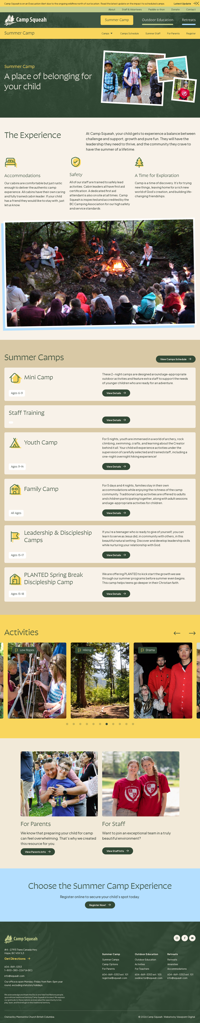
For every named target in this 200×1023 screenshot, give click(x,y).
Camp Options (110, 964)
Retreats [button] (189, 20)
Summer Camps (110, 959)
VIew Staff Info (115, 850)
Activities (140, 964)
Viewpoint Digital (186, 1016)
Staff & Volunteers (132, 9)
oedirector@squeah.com (148, 977)
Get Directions (14, 958)
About (111, 9)
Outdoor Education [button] (157, 20)
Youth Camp (40, 443)
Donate (175, 9)
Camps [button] (105, 33)
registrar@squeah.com (114, 977)
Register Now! (97, 905)
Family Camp (41, 489)
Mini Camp (38, 378)
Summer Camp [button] (117, 20)
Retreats (172, 959)
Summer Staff (152, 33)
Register (191, 33)
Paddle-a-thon (156, 9)
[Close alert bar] (197, 3)
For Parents (173, 33)
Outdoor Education (145, 959)
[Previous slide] (177, 633)
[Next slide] (192, 633)
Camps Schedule (129, 33)
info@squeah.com (14, 975)
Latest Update (182, 3)
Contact (191, 9)
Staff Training (26, 413)
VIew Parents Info (35, 851)
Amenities (172, 964)
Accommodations (177, 968)
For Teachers (142, 968)
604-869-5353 (13, 966)
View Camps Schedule (173, 359)
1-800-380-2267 (14, 970)
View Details (114, 393)
